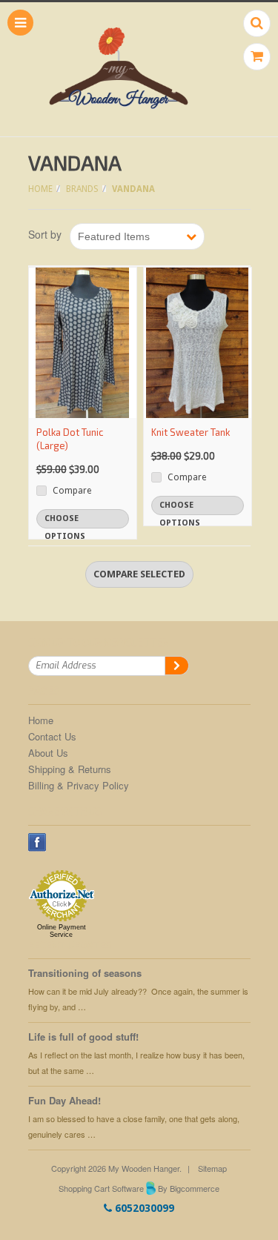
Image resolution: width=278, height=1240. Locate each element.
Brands (82, 189)
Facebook (37, 842)
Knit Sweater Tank (190, 432)
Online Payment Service (61, 931)
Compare (72, 490)
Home (40, 189)
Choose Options (64, 521)
